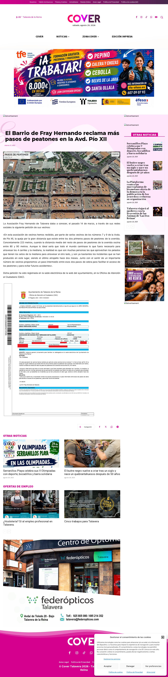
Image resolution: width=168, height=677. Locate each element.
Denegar (130, 666)
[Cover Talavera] (84, 641)
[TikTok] (146, 17)
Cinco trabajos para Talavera (81, 521)
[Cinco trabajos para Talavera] (92, 504)
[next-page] (9, 531)
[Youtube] (156, 17)
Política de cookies (116, 672)
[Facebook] (136, 17)
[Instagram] (141, 17)
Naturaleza (68, 466)
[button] (162, 637)
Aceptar (108, 666)
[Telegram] (117, 426)
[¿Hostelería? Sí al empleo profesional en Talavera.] (31, 504)
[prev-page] (4, 531)
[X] (105, 426)
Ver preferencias (153, 666)
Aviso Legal (151, 672)
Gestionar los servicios (112, 659)
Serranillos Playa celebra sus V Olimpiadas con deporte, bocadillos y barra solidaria (29, 472)
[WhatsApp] (151, 17)
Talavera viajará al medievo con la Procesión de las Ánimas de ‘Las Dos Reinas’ (138, 213)
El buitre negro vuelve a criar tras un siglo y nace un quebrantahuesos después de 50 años (92, 472)
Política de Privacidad (135, 672)
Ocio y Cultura (8, 466)
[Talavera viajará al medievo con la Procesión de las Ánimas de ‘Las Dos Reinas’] (157, 211)
